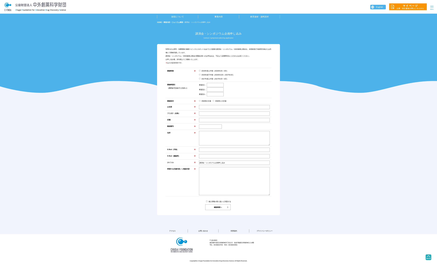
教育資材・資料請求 (259, 17)
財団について (177, 17)
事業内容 (219, 17)
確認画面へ (218, 207)
